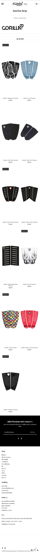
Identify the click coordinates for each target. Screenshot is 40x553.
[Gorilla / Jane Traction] (29, 70)
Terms (3, 471)
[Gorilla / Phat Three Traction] (11, 194)
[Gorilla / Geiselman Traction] (11, 70)
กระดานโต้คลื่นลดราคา (8, 488)
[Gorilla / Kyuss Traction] (29, 256)
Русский (4, 475)
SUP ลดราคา (5, 490)
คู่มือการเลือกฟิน (6, 506)
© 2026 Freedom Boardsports (9, 551)
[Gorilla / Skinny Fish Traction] (29, 194)
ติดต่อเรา (4, 455)
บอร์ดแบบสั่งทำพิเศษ (7, 493)
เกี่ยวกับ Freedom (6, 457)
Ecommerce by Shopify (28, 551)
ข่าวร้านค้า (4, 508)
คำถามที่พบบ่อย (6, 464)
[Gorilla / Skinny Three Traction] (29, 319)
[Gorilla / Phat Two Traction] (29, 132)
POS (19, 551)
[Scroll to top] (36, 548)
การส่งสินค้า (5, 461)
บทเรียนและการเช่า (7, 510)
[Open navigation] (6, 3)
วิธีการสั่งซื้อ (5, 459)
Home (15, 18)
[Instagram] (21, 439)
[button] (34, 550)
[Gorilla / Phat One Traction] (11, 132)
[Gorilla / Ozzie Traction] (11, 319)
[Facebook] (18, 439)
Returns (4, 468)
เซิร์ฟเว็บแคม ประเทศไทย (8, 503)
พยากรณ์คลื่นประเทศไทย (8, 501)
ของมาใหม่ (4, 486)
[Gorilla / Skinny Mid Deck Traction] (11, 256)
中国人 (3, 473)
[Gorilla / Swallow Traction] (11, 381)
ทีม (2, 466)
